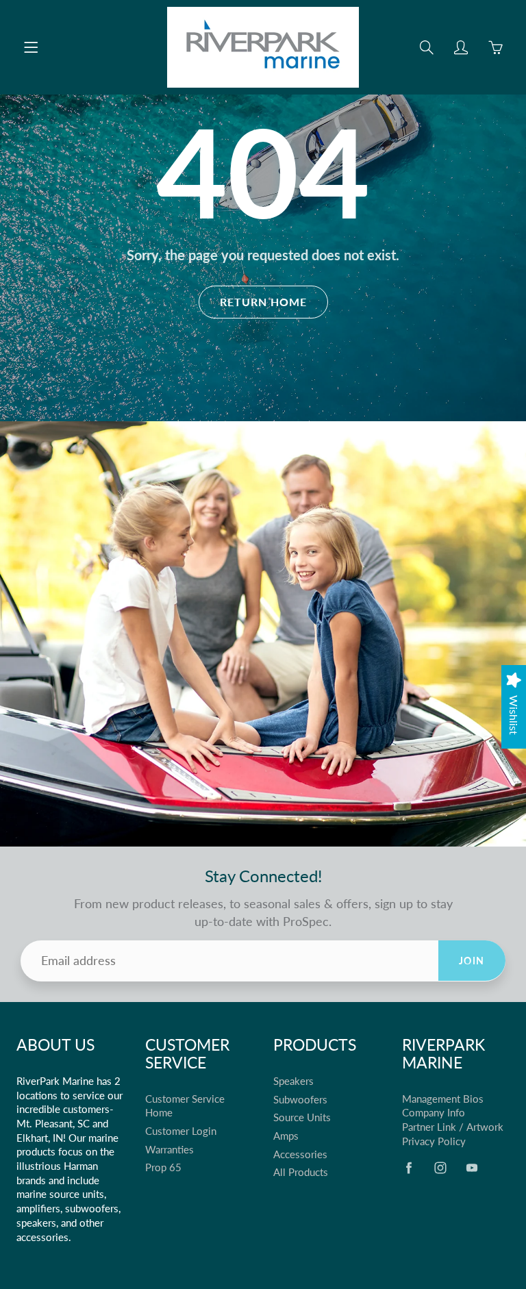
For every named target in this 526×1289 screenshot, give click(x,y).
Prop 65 (163, 1167)
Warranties (169, 1149)
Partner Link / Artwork (452, 1127)
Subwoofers (300, 1099)
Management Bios (443, 1099)
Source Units (302, 1117)
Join (472, 960)
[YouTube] (472, 1167)
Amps (286, 1136)
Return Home (263, 301)
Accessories (300, 1154)
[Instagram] (441, 1167)
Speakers (293, 1081)
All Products (300, 1172)
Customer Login (180, 1131)
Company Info (433, 1112)
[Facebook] (409, 1167)
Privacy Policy (434, 1141)
